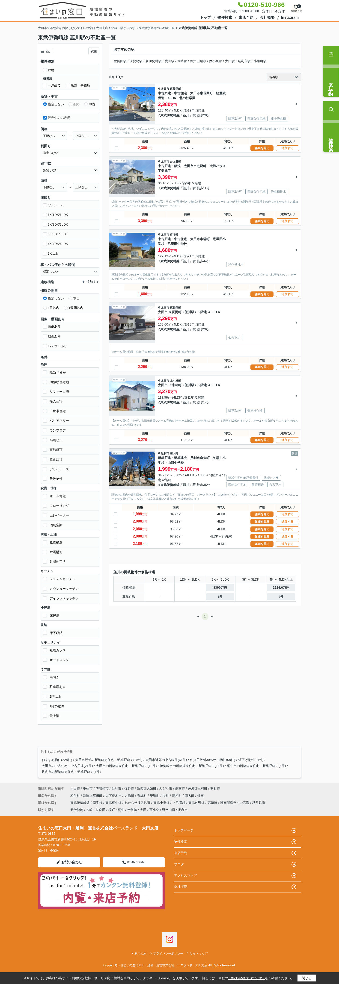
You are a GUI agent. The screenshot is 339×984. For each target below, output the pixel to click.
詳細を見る (262, 148)
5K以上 (53, 253)
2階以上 (55, 696)
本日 (76, 298)
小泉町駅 (260, 61)
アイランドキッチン (64, 598)
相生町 (75, 795)
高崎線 (213, 803)
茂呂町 (177, 795)
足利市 (165, 453)
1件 (220, 597)
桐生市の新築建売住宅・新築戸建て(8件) (256, 766)
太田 (143, 810)
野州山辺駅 (198, 61)
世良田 (100, 810)
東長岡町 (175, 88)
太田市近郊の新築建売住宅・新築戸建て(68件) (109, 760)
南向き (54, 677)
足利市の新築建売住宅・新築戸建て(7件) (71, 772)
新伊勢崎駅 (154, 61)
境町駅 (169, 61)
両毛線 (98, 803)
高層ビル (56, 440)
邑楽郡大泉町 (146, 788)
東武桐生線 (113, 803)
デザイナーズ (59, 469)
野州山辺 (168, 810)
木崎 (89, 810)
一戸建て (54, 85)
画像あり (54, 326)
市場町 (174, 234)
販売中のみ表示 (59, 118)
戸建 (51, 70)
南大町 (174, 453)
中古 (92, 104)
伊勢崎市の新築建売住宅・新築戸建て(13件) (192, 766)
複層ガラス (58, 650)
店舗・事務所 (80, 85)
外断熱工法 (58, 562)
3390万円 (220, 587)
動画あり (54, 336)
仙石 (200, 795)
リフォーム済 (59, 392)
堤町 (166, 795)
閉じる (307, 978)
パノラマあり (57, 346)
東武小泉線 (161, 803)
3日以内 (53, 308)
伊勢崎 (132, 810)
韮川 (186, 115)
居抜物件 (56, 479)
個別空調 (56, 525)
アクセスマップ (185, 875)
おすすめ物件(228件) (57, 760)
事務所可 (56, 450)
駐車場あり (58, 687)
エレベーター (59, 515)
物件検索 (224, 17)
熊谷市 (215, 788)
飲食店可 (56, 459)
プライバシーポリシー (168, 953)
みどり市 (165, 788)
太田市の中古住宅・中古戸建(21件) (67, 766)
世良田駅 (120, 61)
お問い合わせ (71, 862)
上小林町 (175, 380)
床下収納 (56, 633)
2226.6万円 (281, 587)
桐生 (121, 810)
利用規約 (140, 953)
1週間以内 (75, 308)
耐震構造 (56, 552)
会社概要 (267, 17)
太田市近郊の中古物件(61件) (166, 760)
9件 (281, 597)
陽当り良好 (58, 372)
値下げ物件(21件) (251, 760)
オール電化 (58, 496)
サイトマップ (199, 953)
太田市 (165, 88)
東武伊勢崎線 (170, 115)
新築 (76, 104)
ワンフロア (58, 430)
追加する (288, 148)
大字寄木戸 (113, 795)
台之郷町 (175, 161)
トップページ (183, 830)
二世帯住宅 (58, 411)
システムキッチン (62, 579)
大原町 (130, 795)
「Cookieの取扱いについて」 (246, 978)
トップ (205, 17)
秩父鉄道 (258, 803)
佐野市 (129, 788)
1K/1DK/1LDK (58, 215)
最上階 (54, 716)
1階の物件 (57, 706)
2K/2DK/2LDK (58, 224)
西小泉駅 (215, 61)
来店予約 (246, 17)
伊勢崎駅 (136, 61)
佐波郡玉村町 (197, 788)
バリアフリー (59, 421)
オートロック (59, 660)
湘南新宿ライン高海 (235, 803)
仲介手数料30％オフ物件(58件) (212, 760)
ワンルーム (56, 205)
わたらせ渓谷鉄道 (138, 803)
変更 (94, 51)
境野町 (155, 795)
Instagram (290, 17)
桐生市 (88, 788)
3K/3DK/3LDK (58, 234)
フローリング (59, 506)
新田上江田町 (93, 795)
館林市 (180, 788)
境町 (111, 810)
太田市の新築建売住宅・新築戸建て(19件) (126, 766)
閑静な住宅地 (59, 382)
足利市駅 (244, 61)
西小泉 (154, 810)
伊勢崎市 (102, 788)
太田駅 (230, 61)
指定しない (56, 104)
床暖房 (54, 615)
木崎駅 (182, 61)
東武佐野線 (196, 803)
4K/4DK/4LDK (58, 244)
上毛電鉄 (179, 803)
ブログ (179, 864)
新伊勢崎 (76, 810)
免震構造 (56, 542)
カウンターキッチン (64, 588)
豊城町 (142, 795)
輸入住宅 (56, 401)
